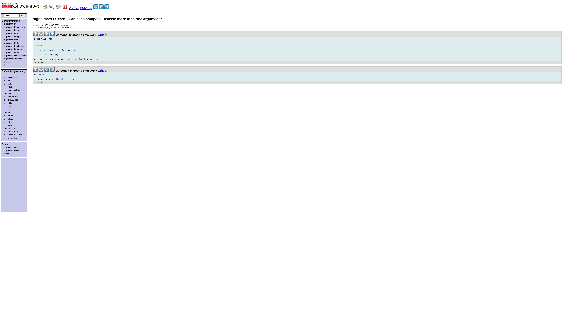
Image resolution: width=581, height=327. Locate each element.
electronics (9, 153)
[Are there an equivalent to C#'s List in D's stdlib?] (101, 8)
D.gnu (6, 62)
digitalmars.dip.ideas (13, 59)
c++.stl (7, 112)
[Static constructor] (106, 8)
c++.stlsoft (9, 125)
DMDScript (86, 8)
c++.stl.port (9, 119)
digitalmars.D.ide (11, 43)
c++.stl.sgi (8, 122)
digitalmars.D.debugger (14, 46)
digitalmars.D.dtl (11, 40)
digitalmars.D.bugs (12, 36)
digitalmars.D (10, 24)
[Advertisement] (11, 165)
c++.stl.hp (8, 116)
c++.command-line (12, 90)
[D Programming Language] (65, 8)
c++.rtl (7, 109)
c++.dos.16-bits (11, 97)
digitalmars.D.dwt (11, 52)
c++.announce (10, 77)
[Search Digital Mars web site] (51, 8)
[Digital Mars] (45, 8)
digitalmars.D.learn (12, 30)
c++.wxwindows (11, 138)
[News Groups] (58, 8)
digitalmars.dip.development (15, 55)
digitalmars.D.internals (14, 49)
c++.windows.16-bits (13, 131)
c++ (6, 74)
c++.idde (8, 103)
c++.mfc (7, 106)
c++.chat (8, 87)
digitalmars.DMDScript (14, 150)
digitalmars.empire (12, 147)
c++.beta (8, 84)
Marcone (39, 25)
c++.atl (7, 81)
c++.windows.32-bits (13, 135)
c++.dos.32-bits (11, 100)
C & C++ (74, 8)
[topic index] (95, 8)
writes (102, 34)
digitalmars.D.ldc (11, 33)
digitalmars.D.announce (14, 27)
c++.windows (10, 128)
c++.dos (7, 93)
